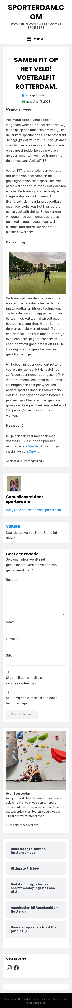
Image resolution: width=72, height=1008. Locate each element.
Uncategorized (32, 461)
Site (9, 655)
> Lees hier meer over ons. (22, 825)
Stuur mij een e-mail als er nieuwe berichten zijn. (31, 700)
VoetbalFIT (36, 446)
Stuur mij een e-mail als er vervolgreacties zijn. (26, 680)
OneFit (34, 451)
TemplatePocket (41, 999)
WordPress (39, 1002)
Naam (11, 622)
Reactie (13, 580)
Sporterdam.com (36, 12)
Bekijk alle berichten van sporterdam (33, 510)
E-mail (12, 639)
